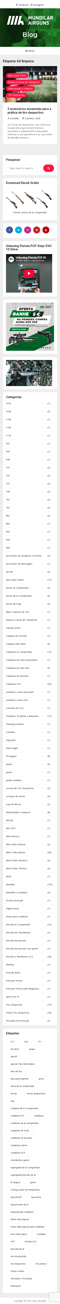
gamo (33, 1182)
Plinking (10, 964)
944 (8, 539)
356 (8, 451)
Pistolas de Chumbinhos (18, 932)
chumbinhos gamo (20, 1160)
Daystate (11, 740)
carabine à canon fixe (17, 700)
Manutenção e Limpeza (20, 88)
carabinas (39, 1115)
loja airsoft (16, 1197)
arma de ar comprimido (22, 1086)
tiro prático (41, 1263)
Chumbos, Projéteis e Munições (22, 716)
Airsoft (9, 571)
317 (12, 1041)
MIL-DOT (11, 828)
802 (8, 515)
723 (8, 475)
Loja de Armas (13, 804)
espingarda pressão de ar (23, 1174)
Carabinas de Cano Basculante (21, 659)
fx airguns (15, 1182)
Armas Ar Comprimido (17, 587)
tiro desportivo (18, 1263)
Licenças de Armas (15, 796)
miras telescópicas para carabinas (27, 1226)
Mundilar (10, 884)
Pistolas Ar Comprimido (18, 924)
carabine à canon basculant (20, 692)
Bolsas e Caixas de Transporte (23, 82)
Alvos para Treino (17, 75)
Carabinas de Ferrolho (17, 676)
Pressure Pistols (14, 980)
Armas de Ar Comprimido (19, 595)
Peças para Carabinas (17, 916)
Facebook (23, 4)
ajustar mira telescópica (23, 1063)
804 (8, 523)
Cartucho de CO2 (15, 708)
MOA (8, 876)
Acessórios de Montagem (19, 563)
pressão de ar (17, 1248)
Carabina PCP (17, 1115)
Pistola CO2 (30, 1241)
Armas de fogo (13, 603)
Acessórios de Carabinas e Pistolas (24, 555)
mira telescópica (19, 1234)
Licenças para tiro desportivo (25, 1189)
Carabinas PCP (13, 684)
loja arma (36, 1197)
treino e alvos (17, 1271)
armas (14, 1093)
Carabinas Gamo (19, 1145)
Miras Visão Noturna (16, 860)
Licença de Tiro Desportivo (20, 788)
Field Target (12, 748)
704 (26, 1041)
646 (8, 459)
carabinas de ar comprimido (24, 1123)
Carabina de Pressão (16, 635)
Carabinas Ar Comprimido (19, 651)
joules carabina (13, 780)
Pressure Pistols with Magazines (22, 988)
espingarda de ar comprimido (25, 1167)
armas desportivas (36, 1093)
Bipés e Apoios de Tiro (17, 611)
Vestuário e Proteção (21, 1278)
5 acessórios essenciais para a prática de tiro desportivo (29, 110)
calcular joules (13, 627)
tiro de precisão (18, 1256)
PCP (13, 1241)
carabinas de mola (20, 1130)
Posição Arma (13, 972)
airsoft (14, 1056)
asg (12, 1100)
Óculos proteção (14, 900)
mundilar (41, 1234)
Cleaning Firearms (15, 724)
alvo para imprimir (20, 1078)
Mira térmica (12, 836)
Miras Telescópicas (15, 852)
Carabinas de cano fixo (17, 667)
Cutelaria (10, 732)
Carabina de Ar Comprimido (24, 1108)
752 (8, 499)
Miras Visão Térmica (16, 868)
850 (8, 531)
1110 (8, 435)
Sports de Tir (12, 996)
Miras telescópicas (20, 1219)
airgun (32, 1049)
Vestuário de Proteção (17, 1020)
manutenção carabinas (22, 1211)
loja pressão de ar (20, 1204)
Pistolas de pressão (16, 940)
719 (8, 467)
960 (8, 547)
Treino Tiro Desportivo (17, 1012)
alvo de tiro (16, 1071)
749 (8, 491)
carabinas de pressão (21, 1137)
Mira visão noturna (15, 844)
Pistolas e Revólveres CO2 (19, 956)
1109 (8, 427)
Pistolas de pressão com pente (22, 948)
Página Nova (12, 908)
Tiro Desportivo (16, 95)
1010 (8, 403)
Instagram (38, 4)
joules (9, 772)
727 (8, 483)
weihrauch (16, 1285)
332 (8, 443)
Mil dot (9, 820)
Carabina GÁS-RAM (15, 643)
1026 (8, 411)
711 (39, 1041)
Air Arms (15, 1049)
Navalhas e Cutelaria (16, 892)
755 (8, 507)
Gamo (9, 764)
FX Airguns (11, 756)
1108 (8, 419)
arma (41, 1078)
